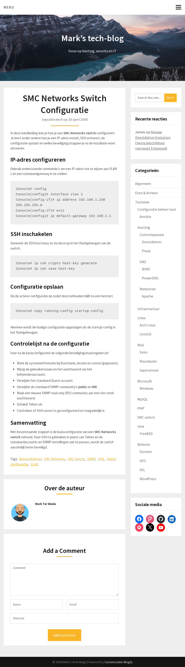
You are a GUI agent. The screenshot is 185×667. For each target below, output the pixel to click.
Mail (140, 345)
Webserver (148, 289)
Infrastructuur (148, 308)
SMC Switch (76, 459)
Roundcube (148, 361)
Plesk (146, 251)
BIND (146, 269)
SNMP (91, 459)
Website (143, 444)
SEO (143, 460)
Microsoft (144, 381)
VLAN (34, 464)
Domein (146, 451)
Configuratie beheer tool (156, 209)
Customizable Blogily (118, 662)
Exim (143, 352)
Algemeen (143, 183)
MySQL (142, 399)
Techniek (142, 202)
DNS (143, 261)
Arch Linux (147, 325)
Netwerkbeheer (30, 459)
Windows (146, 388)
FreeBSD (146, 433)
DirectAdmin (151, 242)
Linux (141, 318)
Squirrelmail (149, 370)
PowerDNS (150, 278)
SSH (101, 459)
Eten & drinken (146, 193)
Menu (9, 7)
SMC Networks (54, 459)
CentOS (145, 334)
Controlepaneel (152, 234)
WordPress (148, 478)
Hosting (143, 227)
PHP (140, 408)
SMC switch (146, 417)
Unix (140, 426)
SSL (142, 469)
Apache (147, 296)
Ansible (145, 216)
